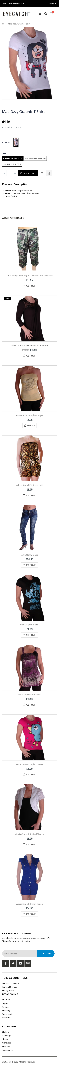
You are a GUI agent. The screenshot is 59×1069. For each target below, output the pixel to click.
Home (3, 24)
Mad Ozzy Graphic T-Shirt (23, 111)
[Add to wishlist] (42, 173)
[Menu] (40, 14)
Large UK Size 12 (12, 158)
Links (52, 3)
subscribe (46, 953)
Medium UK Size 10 (35, 158)
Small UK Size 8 (12, 164)
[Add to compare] (49, 173)
